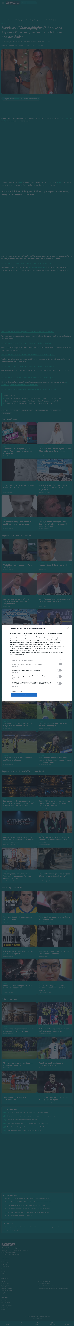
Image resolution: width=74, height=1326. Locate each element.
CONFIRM (24, 695)
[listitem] (37, 660)
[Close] (68, 629)
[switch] (59, 664)
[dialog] (37, 663)
